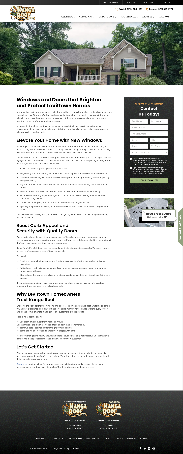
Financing (130, 2)
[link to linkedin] (149, 448)
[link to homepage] (22, 13)
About (107, 438)
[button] (68, 17)
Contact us (22, 364)
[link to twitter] (144, 448)
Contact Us (165, 2)
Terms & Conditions (137, 438)
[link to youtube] (153, 448)
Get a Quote (148, 2)
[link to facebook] (140, 448)
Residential (42, 438)
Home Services (93, 438)
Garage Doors (75, 438)
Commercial (58, 438)
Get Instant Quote (110, 2)
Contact (119, 438)
